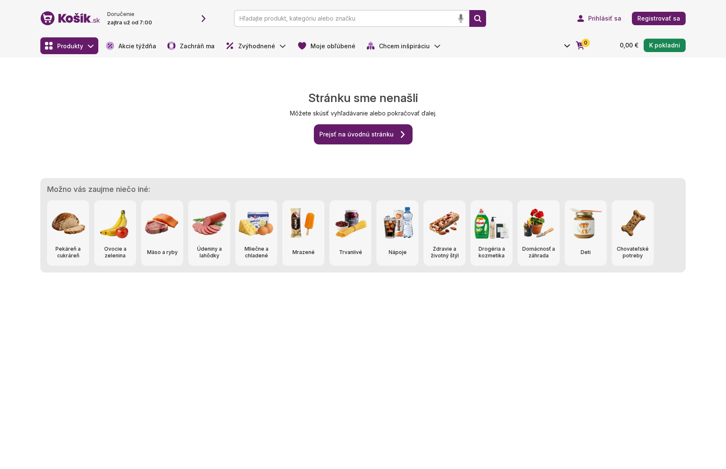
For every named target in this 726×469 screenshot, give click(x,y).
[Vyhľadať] (477, 18)
